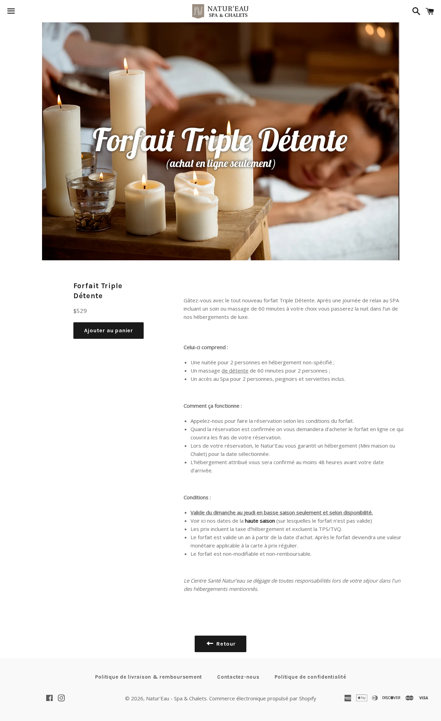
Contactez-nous (238, 677)
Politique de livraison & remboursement (148, 677)
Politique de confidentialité (310, 677)
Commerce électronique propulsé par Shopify (262, 698)
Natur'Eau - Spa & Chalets (176, 698)
